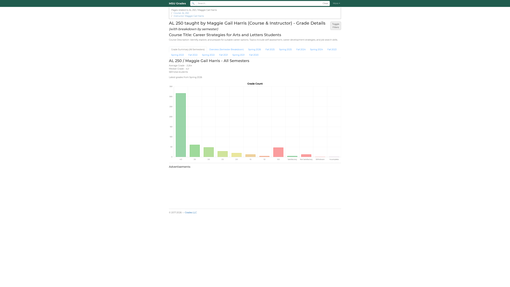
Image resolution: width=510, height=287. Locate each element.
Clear (325, 3)
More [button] (335, 3)
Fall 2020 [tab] (254, 55)
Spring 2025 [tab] (285, 49)
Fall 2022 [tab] (192, 55)
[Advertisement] (248, 188)
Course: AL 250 (181, 13)
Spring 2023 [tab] (177, 55)
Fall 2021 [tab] (223, 55)
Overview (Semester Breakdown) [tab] (226, 49)
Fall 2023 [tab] (332, 49)
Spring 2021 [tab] (238, 55)
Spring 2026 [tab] (254, 49)
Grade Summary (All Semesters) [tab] (188, 49)
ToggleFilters (335, 26)
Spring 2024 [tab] (316, 49)
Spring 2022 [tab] (208, 55)
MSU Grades (177, 3)
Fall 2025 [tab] (270, 49)
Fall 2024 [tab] (301, 49)
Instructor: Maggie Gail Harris (189, 16)
